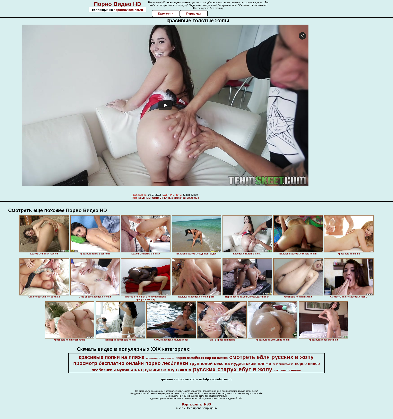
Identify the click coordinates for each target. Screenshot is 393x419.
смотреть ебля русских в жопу (271, 357)
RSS (207, 404)
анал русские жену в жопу (161, 369)
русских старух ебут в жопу (232, 369)
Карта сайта (192, 404)
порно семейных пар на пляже (202, 358)
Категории (165, 13)
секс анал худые (283, 364)
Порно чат (193, 13)
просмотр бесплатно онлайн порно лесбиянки (130, 363)
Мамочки (180, 197)
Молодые (192, 197)
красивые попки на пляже (112, 357)
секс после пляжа (287, 370)
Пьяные (167, 197)
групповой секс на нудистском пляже (230, 363)
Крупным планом (149, 197)
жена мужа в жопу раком (160, 358)
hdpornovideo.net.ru (128, 9)
